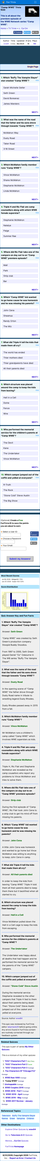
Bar (5, 281)
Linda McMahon (11, 191)
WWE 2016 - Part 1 (13, 1091)
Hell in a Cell (9, 397)
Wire (5, 413)
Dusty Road (9, 138)
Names (5, 1118)
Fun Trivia (10, 2)
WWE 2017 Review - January (19, 1101)
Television (6, 1115)
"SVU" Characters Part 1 (16, 1061)
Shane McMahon (11, 180)
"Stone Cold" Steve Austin (16, 495)
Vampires (21, 1118)
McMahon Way (10, 133)
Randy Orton (9, 321)
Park (5, 270)
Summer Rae (9, 236)
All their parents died (13, 368)
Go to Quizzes (18, 1135)
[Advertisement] (20, 55)
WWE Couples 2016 (14, 1087)
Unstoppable (11, 1084)
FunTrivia (14, 1146)
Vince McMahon (11, 175)
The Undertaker (11, 453)
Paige (6, 230)
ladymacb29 (13, 1027)
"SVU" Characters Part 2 (16, 1064)
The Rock (8, 490)
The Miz (7, 326)
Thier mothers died (13, 357)
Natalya (7, 225)
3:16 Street (8, 149)
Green (12, 1118)
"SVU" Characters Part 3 (16, 1068)
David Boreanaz (11, 98)
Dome (6, 403)
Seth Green (9, 93)
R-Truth (7, 484)
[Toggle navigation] (35, 2)
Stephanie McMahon (13, 185)
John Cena (8, 310)
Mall (5, 265)
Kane (6, 448)
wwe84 (6, 44)
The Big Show (10, 501)
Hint (37, 80)
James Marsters (11, 103)
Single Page (32, 67)
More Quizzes (16, 1141)
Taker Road (9, 143)
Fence (6, 408)
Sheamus (8, 315)
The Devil (8, 442)
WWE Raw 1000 (12, 1078)
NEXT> (35, 112)
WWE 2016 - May (13, 1097)
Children (30, 1118)
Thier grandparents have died (18, 363)
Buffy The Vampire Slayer (23, 1115)
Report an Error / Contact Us (23, 1158)
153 (34, 44)
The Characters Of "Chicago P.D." (20, 1071)
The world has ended (14, 352)
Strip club (8, 276)
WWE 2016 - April (14, 1094)
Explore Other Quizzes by (20, 1129)
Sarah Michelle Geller (14, 87)
